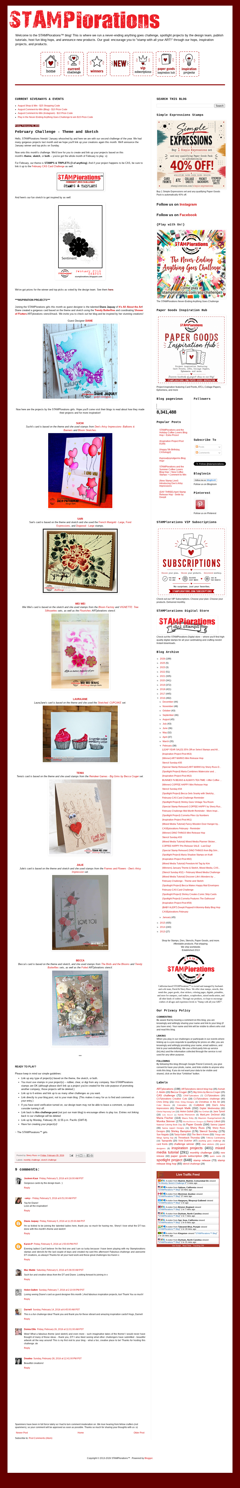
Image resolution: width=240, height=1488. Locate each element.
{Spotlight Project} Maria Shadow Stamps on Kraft (187, 854)
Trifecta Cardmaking (215, 1138)
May (165, 732)
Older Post (139, 1432)
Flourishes (85, 610)
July (165, 723)
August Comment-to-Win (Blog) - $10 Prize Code (42, 109)
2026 (163, 658)
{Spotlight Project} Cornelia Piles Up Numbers (185, 815)
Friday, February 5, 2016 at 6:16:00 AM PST (61, 1178)
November (168, 706)
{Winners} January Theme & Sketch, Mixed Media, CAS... (191, 868)
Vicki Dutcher (185, 1140)
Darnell (28, 1309)
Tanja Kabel (180, 1134)
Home (81, 1432)
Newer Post (22, 1432)
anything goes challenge (209, 1141)
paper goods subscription (186, 1155)
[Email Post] (71, 1155)
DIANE (89, 320)
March (166, 741)
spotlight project (169, 1160)
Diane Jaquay (31, 1221)
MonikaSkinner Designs (193, 1121)
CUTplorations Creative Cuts (172, 1098)
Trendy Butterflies (105, 310)
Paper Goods (194, 1124)
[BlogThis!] (81, 1155)
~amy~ (27, 1198)
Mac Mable (29, 1270)
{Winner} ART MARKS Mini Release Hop (182, 758)
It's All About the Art (130, 306)
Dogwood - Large (85, 525)
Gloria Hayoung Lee (166, 1111)
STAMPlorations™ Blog (169, 1190)
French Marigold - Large (111, 522)
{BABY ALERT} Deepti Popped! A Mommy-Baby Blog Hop (191, 907)
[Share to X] (84, 1155)
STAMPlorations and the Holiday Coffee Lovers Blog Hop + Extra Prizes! (173, 433)
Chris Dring (163, 1102)
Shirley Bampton (181, 1131)
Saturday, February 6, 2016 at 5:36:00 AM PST (60, 1270)
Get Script (176, 1246)
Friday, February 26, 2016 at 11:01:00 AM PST (60, 1329)
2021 (163, 676)
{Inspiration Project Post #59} (177, 903)
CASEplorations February (175, 911)
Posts (201, 447)
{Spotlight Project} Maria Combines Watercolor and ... (189, 771)
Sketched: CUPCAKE (109, 702)
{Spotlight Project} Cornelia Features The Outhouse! (188, 898)
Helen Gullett (31, 1290)
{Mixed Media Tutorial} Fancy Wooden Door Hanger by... (190, 824)
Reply (27, 1187)
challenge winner (184, 1143)
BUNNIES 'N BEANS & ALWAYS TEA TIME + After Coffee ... (192, 780)
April (165, 737)
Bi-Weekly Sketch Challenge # (172, 1183)
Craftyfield (199, 1105)
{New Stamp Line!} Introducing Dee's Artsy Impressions (171, 483)
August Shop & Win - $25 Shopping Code (39, 105)
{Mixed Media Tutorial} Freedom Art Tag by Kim (186, 863)
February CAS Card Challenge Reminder (183, 797)
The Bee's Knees (200, 1134)
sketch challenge (48, 1160)
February (167, 745)
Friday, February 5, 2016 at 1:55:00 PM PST (56, 1244)
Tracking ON (198, 1246)
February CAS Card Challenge (48, 166)
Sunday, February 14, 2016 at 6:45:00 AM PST (56, 1309)
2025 (163, 663)
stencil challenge (191, 1163)
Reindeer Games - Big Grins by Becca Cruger (114, 776)
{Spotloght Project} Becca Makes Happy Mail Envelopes (190, 885)
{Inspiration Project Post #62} (177, 776)
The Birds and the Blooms (115, 964)
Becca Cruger (179, 1092)
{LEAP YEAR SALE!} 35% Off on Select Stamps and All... (190, 749)
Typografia (166, 1140)
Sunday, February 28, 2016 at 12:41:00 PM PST (57, 1358)
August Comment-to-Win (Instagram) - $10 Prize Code (45, 113)
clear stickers (208, 1144)
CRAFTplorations (191, 1095)
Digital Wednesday (210, 1108)
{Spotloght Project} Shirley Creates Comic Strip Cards (189, 894)
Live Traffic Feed (188, 1174)
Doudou (28, 1358)
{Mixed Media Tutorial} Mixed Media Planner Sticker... (189, 841)
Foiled (84, 967)
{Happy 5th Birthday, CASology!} (169, 451)
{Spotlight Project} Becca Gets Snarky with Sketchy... (188, 793)
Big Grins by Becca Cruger (206, 1092)
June (165, 728)
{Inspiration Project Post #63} (177, 754)
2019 (163, 685)
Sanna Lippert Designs (173, 1128)
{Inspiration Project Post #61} (177, 819)
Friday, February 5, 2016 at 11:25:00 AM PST (62, 1221)
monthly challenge (32, 1160)
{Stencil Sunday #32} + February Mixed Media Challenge (191, 872)
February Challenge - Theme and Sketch (183, 881)
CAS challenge (166, 1095)
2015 (163, 922)
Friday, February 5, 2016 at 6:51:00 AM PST (54, 1198)
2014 (163, 927)
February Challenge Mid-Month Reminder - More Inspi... (190, 811)
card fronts (162, 1144)
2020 (163, 680)
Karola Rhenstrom (186, 1115)
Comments (204, 452)
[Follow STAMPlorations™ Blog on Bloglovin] (205, 481)
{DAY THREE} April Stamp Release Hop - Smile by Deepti (172, 495)
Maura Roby (188, 1118)
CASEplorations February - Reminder (181, 828)
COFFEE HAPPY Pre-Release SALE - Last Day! (186, 846)
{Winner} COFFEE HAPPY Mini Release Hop (185, 784)
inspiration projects (187, 1148)
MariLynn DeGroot (210, 1114)
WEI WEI (80, 603)
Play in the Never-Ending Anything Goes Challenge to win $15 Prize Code (55, 117)
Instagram (188, 204)
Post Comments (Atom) (40, 1438)
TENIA (80, 773)
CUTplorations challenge (207, 1098)
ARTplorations (165, 1088)
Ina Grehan (204, 1111)
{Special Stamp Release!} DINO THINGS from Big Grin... (190, 850)
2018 (163, 689)
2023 (163, 667)
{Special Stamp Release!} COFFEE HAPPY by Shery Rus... (192, 806)
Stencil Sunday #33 (172, 837)
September (168, 715)
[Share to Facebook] (88, 1155)
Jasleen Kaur (31, 1178)
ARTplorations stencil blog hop (197, 1089)
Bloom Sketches (87, 430)
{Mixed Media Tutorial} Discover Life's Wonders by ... (188, 876)
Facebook (188, 215)
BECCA (80, 960)
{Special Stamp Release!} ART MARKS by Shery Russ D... (191, 767)
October (167, 710)
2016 (163, 698)
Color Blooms (163, 1105)
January (167, 917)
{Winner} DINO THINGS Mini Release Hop (183, 833)
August (166, 719)
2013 (163, 931)
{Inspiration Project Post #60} (177, 859)
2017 (163, 693)
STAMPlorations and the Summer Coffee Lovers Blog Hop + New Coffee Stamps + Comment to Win (172, 470)
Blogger (148, 1458)
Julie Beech (167, 1115)
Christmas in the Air (209, 1102)
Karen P (28, 1244)
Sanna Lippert (217, 1124)
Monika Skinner (166, 1121)
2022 (163, 672)
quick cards (215, 1156)
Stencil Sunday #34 (172, 789)
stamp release (202, 1160)
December (168, 702)
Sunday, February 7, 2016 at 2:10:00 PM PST (61, 1290)
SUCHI (80, 423)
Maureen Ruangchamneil (209, 1118)
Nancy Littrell (213, 1121)
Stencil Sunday (209, 1131)
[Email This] (77, 1155)
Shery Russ (197, 1127)
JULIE (80, 865)
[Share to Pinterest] (92, 1155)
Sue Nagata (163, 1134)
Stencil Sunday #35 (172, 762)
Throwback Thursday (189, 1137)
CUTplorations (212, 1095)
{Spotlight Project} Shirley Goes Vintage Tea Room (188, 802)
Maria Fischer (165, 1117)
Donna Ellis (30, 1329)
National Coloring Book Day (169, 1124)
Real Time (187, 1246)
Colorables (182, 1105)
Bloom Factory (106, 607)
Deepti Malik (183, 1108)
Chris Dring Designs (184, 1102)
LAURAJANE (80, 699)
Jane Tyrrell (219, 1111)
